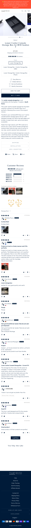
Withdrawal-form (15, 505)
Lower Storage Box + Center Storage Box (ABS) (15, 68)
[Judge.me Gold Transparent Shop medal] (19, 202)
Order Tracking (15, 483)
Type (15, 60)
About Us (15, 480)
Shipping (9, 52)
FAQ (15, 478)
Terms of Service (15, 503)
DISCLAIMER (15, 513)
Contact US (15, 493)
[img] (5, 215)
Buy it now (15, 95)
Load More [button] (15, 438)
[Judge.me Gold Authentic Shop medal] (11, 202)
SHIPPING (15, 142)
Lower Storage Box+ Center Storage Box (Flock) (15, 73)
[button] (12, 56)
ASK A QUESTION (15, 149)
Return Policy (15, 498)
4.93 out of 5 (19, 169)
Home (15, 40)
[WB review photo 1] (5, 266)
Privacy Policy (15, 500)
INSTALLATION (15, 146)
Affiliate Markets (15, 488)
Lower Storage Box (15, 63)
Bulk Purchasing (15, 485)
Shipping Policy (15, 495)
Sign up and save (15, 510)
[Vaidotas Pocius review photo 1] (5, 229)
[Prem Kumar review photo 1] (5, 291)
